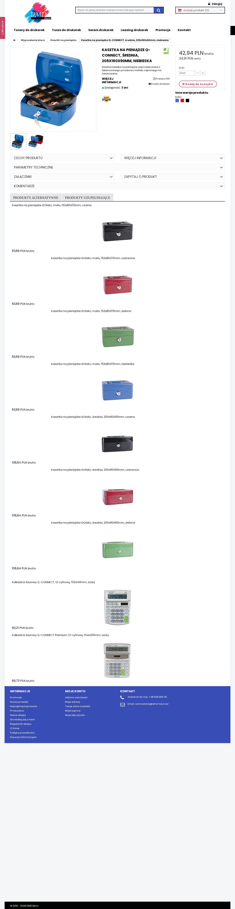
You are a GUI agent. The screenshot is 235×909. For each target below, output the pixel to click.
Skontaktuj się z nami (22, 719)
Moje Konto (75, 691)
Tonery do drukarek (29, 30)
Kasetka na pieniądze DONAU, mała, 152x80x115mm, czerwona (93, 258)
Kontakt (184, 30)
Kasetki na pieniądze (63, 40)
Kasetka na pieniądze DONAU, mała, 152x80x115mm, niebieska (92, 364)
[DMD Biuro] (40, 13)
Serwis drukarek (100, 30)
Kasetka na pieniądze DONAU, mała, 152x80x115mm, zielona (91, 311)
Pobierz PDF (162, 78)
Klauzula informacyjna (23, 737)
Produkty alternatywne (35, 198)
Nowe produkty (19, 702)
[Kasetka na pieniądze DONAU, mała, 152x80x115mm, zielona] (117, 336)
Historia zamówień (76, 697)
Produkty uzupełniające (87, 198)
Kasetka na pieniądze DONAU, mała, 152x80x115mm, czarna (51, 205)
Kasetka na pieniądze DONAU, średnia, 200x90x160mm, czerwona (95, 470)
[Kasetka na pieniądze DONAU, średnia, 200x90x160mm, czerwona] (117, 495)
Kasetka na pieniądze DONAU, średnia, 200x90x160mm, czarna (93, 417)
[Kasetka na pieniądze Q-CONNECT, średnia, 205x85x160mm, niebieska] (18, 141)
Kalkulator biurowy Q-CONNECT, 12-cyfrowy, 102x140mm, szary (53, 582)
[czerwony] (182, 101)
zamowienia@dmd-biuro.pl (151, 704)
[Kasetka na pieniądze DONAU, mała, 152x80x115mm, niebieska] (117, 389)
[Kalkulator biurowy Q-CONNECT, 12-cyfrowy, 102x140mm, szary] (117, 608)
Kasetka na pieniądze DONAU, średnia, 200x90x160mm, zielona (93, 522)
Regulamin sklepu (20, 724)
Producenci (17, 710)
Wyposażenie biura (33, 40)
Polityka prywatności (22, 732)
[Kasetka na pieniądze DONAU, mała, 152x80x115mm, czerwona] (117, 283)
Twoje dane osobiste (77, 706)
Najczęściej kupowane (23, 706)
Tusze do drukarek (66, 30)
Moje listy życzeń (75, 715)
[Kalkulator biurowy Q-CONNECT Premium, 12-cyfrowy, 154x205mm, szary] (117, 660)
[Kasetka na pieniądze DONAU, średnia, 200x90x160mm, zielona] (117, 548)
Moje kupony (72, 710)
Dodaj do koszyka (34, 258)
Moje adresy (72, 702)
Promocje (163, 30)
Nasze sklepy (18, 715)
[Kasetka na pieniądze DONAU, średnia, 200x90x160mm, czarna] (117, 442)
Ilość (182, 67)
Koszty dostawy (160, 84)
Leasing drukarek (134, 30)
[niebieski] (177, 101)
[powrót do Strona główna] (14, 40)
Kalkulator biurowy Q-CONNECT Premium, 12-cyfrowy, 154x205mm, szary (60, 635)
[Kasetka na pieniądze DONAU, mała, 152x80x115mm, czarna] (117, 231)
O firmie (14, 728)
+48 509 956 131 (158, 697)
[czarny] (187, 101)
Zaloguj (216, 4)
